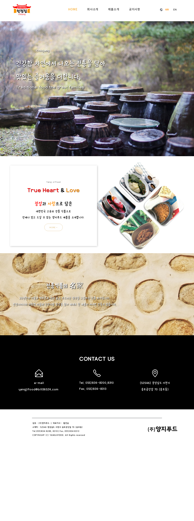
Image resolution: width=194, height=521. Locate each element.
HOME (72, 9)
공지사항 (134, 9)
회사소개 (92, 9)
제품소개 (113, 9)
